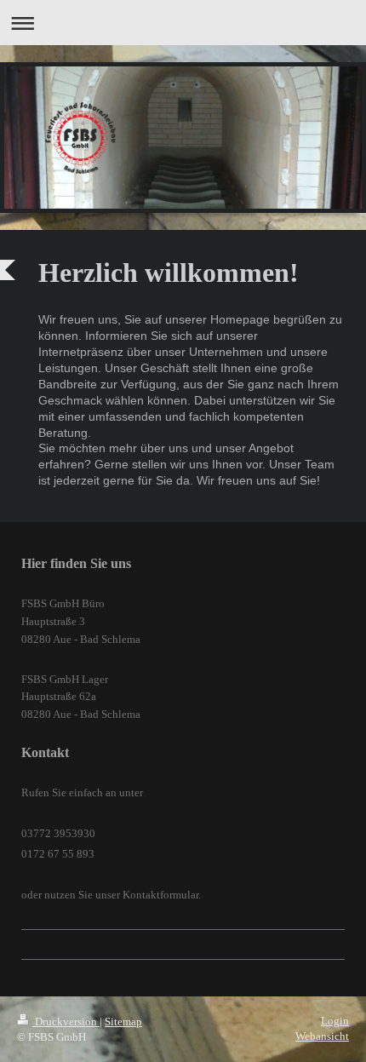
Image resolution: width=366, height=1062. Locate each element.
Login (335, 1020)
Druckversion (66, 1021)
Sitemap (123, 1021)
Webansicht (322, 1036)
